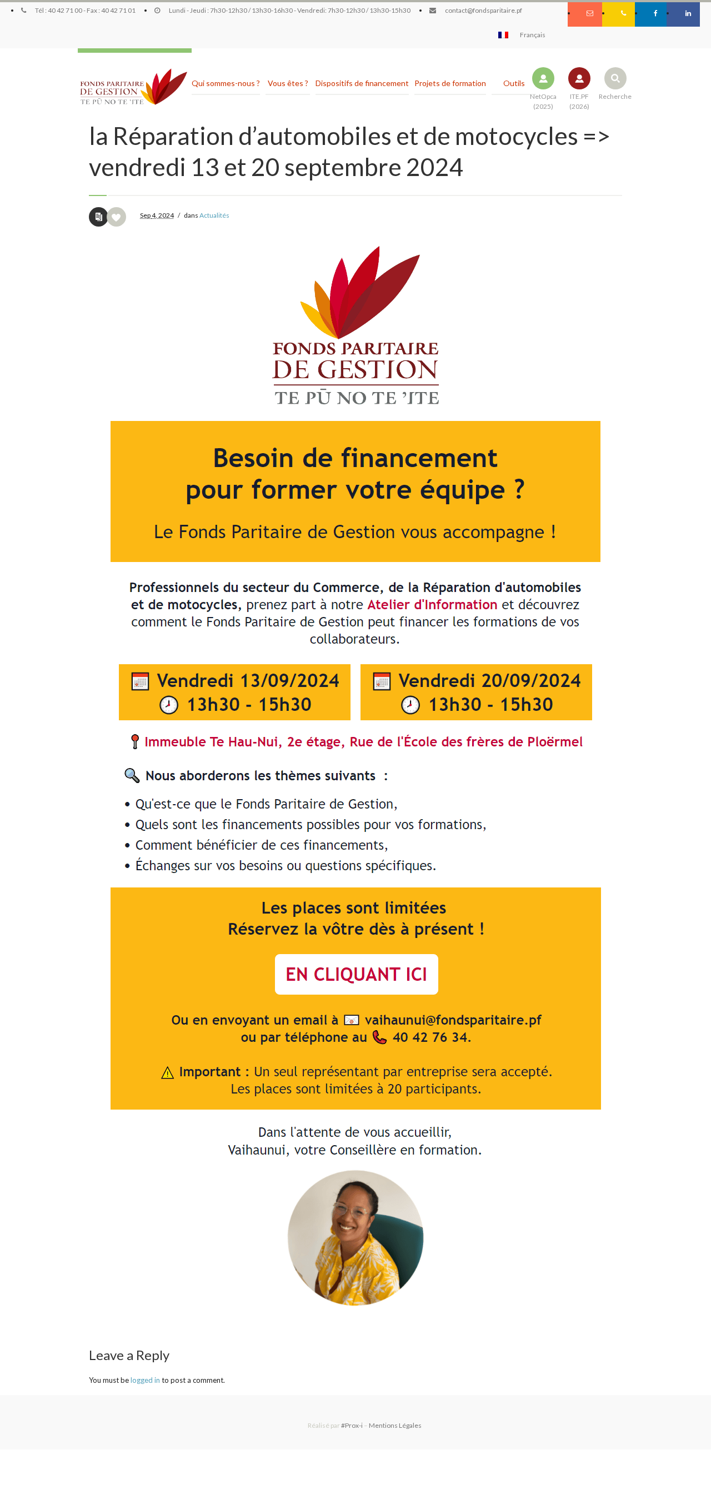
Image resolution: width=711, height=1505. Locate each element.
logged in (145, 1380)
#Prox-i (352, 1425)
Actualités (214, 215)
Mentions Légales (395, 1425)
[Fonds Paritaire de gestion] (133, 87)
